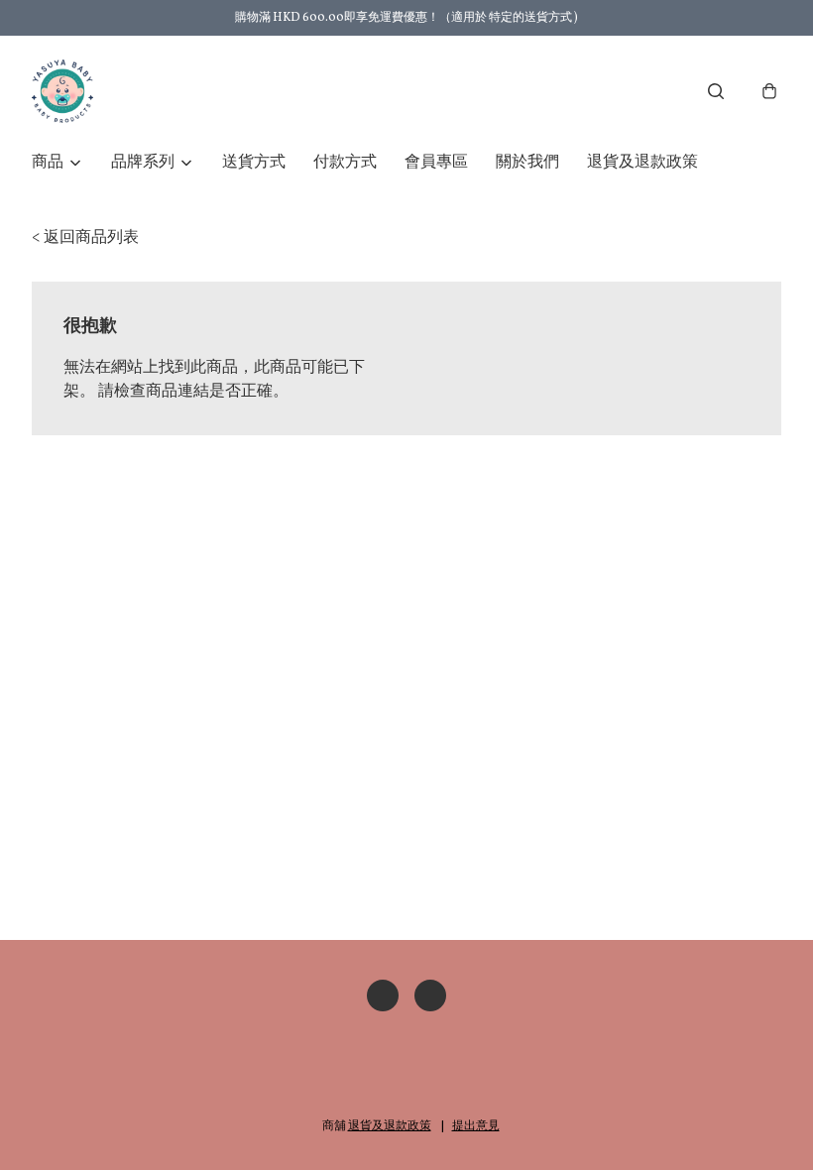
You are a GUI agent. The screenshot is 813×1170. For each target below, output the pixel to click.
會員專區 (436, 163)
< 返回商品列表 (85, 238)
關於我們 (527, 163)
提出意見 (476, 1126)
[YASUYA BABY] (62, 91)
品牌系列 (142, 163)
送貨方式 (254, 163)
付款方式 (345, 163)
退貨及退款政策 (642, 163)
